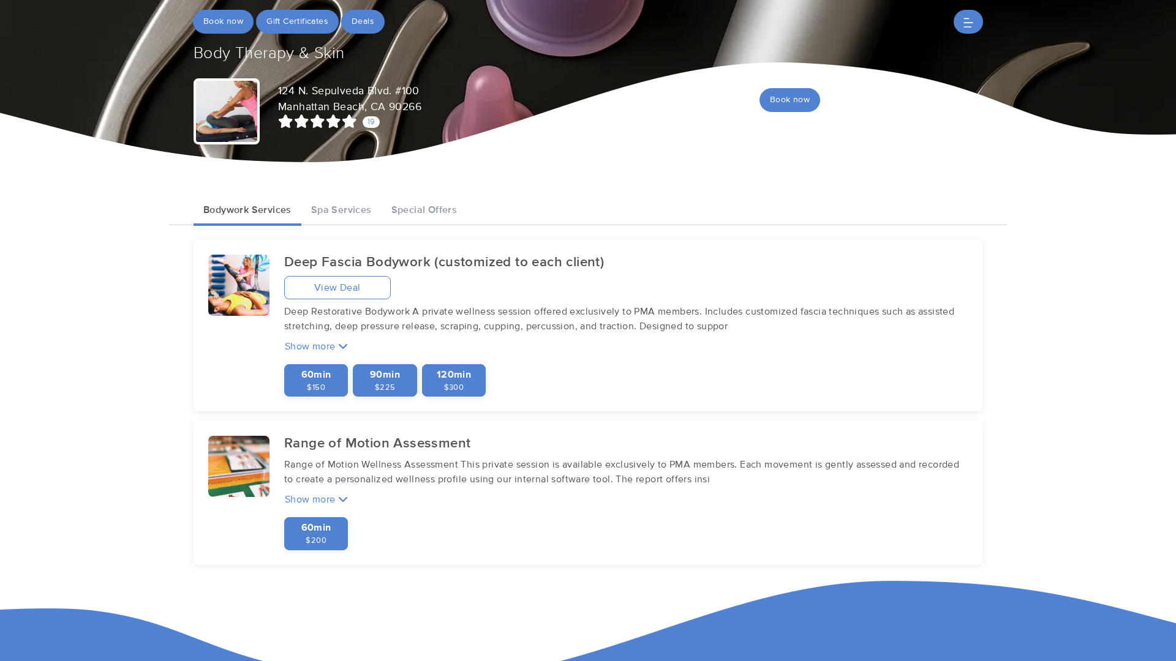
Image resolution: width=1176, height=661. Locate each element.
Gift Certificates (297, 21)
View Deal (337, 288)
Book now (223, 21)
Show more (311, 346)
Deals (363, 21)
